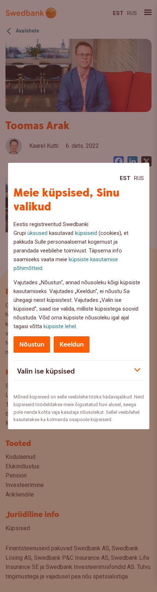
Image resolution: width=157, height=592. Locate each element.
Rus (139, 178)
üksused (37, 233)
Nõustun (31, 344)
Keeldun (72, 344)
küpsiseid (86, 233)
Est (125, 178)
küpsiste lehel (59, 326)
